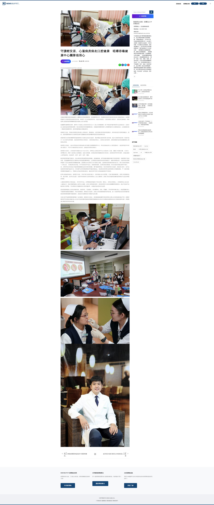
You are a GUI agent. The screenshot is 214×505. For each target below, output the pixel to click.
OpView (135, 152)
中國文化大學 (148, 152)
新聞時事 (87, 61)
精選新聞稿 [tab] (136, 85)
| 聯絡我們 (115, 500)
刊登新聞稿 (68, 485)
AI (141, 152)
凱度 (134, 149)
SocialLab (136, 162)
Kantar (146, 146)
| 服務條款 (103, 500)
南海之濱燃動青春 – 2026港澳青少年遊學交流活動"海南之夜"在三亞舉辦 (145, 114)
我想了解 (131, 485)
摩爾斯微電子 (136, 155)
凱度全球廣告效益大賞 (139, 159)
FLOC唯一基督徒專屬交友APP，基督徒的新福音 (145, 90)
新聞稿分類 (186, 4)
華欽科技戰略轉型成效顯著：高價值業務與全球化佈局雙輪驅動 (145, 131)
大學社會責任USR (143, 149)
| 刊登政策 (98, 500)
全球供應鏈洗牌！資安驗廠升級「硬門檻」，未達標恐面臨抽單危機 (145, 105)
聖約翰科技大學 (137, 146)
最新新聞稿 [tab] (143, 85)
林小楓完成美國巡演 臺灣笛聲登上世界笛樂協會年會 (145, 97)
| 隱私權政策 (109, 500)
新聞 (81, 61)
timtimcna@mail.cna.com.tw (142, 33)
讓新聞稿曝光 (100, 483)
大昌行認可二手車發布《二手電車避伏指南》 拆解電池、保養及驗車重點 (145, 122)
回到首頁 (178, 4)
